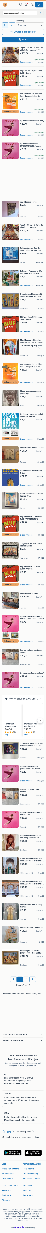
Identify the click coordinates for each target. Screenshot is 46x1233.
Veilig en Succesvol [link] (10, 1169)
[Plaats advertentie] (39, 4)
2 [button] (26, 979)
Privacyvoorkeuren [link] (31, 1178)
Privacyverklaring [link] (30, 1173)
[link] (5, 4)
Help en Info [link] (28, 1169)
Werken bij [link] (27, 1185)
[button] (26, 4)
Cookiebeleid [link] (8, 1178)
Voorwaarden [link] (8, 1173)
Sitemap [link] (6, 1200)
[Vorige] (13, 979)
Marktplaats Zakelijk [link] (32, 1164)
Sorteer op (20, 21)
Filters (24, 39)
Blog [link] (4, 1164)
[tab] (5, 25)
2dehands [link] (6, 1195)
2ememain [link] (28, 1195)
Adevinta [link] (27, 1190)
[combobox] (20, 13)
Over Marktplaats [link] (10, 1185)
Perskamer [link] (7, 1190)
